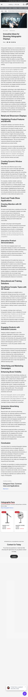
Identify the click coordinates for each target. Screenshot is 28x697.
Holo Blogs (15, 8)
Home (2, 8)
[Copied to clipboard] (15, 42)
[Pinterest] (11, 42)
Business (20, 8)
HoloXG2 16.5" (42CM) (5, 526)
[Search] (24, 4)
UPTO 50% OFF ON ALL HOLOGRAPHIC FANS (15, 1)
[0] (26, 4)
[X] (9, 42)
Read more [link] (5, 488)
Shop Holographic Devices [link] (7, 507)
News (6, 11)
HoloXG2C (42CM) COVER (20, 526)
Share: (4, 42)
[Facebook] (7, 42)
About (10, 8)
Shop (6, 8)
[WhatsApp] (13, 42)
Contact (14, 556)
